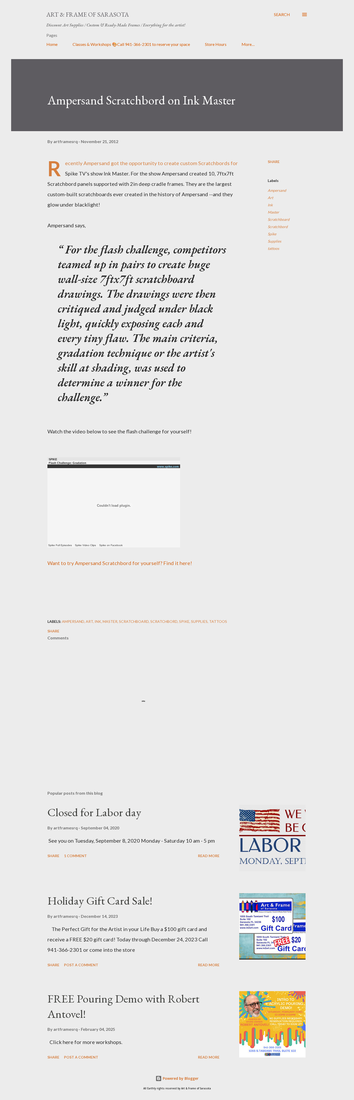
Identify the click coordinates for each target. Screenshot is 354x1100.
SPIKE (53, 459)
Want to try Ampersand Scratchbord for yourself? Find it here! (119, 563)
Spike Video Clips (85, 545)
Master (273, 212)
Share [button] (274, 161)
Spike (272, 234)
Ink (270, 205)
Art (270, 197)
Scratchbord (278, 226)
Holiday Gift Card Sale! (99, 900)
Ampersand (277, 190)
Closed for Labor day (94, 812)
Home (52, 44)
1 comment (75, 856)
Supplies (274, 241)
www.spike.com (168, 466)
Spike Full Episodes (60, 545)
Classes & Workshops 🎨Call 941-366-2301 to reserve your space (131, 44)
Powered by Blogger (180, 1078)
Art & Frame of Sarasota (87, 14)
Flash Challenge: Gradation (67, 462)
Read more (209, 856)
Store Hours (215, 44)
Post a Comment (81, 965)
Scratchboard (278, 219)
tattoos (273, 248)
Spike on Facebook (111, 545)
